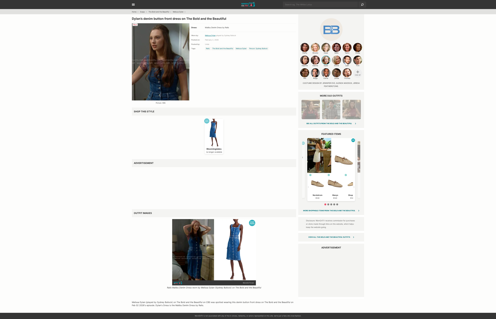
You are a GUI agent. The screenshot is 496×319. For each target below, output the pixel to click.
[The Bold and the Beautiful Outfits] (331, 29)
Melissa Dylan (178, 12)
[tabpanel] (331, 169)
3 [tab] (331, 204)
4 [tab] (334, 204)
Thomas (347, 78)
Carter (325, 78)
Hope (326, 53)
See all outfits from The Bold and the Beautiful (329, 123)
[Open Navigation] (133, 5)
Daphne (305, 66)
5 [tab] (337, 204)
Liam (347, 66)
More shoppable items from (329, 211)
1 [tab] (325, 204)
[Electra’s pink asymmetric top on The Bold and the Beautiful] (351, 109)
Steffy (304, 53)
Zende (336, 78)
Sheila (357, 53)
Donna (336, 66)
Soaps (142, 12)
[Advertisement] (209, 187)
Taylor (347, 53)
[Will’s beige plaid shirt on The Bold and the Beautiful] (331, 109)
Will (304, 78)
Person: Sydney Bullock (258, 49)
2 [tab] (328, 204)
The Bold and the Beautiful (159, 12)
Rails (208, 49)
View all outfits (329, 237)
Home (134, 12)
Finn (357, 66)
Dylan (326, 66)
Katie (336, 53)
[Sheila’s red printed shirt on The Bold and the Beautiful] (310, 109)
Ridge (315, 78)
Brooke (315, 53)
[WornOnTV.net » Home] (248, 4)
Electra (315, 66)
